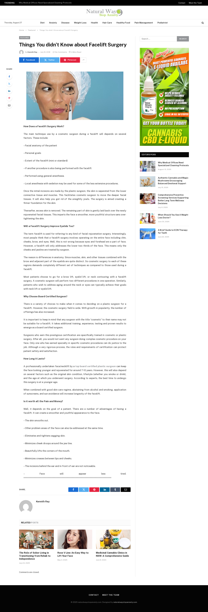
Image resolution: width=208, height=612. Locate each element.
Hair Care (107, 22)
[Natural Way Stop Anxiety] (104, 12)
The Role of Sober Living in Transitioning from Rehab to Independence (35, 555)
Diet (42, 22)
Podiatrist (162, 22)
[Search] (202, 23)
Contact (181, 3)
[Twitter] (9, 84)
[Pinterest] (9, 98)
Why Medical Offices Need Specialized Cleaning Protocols (173, 164)
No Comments (61, 52)
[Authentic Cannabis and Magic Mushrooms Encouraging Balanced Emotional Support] (147, 181)
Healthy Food (123, 22)
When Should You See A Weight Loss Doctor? (173, 216)
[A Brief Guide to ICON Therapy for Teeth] (147, 233)
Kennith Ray (32, 52)
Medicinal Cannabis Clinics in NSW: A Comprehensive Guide (112, 554)
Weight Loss (80, 22)
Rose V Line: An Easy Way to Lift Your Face (73, 554)
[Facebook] (9, 76)
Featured (24, 38)
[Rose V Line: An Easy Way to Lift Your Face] (74, 539)
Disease (65, 22)
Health (94, 22)
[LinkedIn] (9, 91)
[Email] (9, 105)
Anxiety (53, 22)
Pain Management (144, 22)
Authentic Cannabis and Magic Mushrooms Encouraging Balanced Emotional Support (54, 3)
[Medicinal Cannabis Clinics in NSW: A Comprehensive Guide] (113, 539)
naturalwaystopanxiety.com (125, 602)
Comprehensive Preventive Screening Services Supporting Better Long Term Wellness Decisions (173, 199)
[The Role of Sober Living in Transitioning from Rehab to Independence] (36, 539)
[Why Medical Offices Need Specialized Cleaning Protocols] (147, 166)
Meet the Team (195, 3)
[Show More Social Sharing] (83, 60)
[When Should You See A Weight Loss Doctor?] (147, 218)
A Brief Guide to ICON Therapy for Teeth (172, 231)
